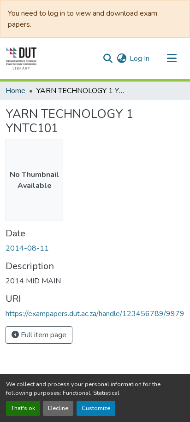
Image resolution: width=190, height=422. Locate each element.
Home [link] (15, 91)
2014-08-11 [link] (27, 248)
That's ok (23, 408)
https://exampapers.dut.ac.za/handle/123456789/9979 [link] (95, 314)
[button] (21, 58)
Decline (58, 408)
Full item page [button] (42, 335)
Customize (96, 408)
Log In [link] (139, 58)
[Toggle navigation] (171, 58)
